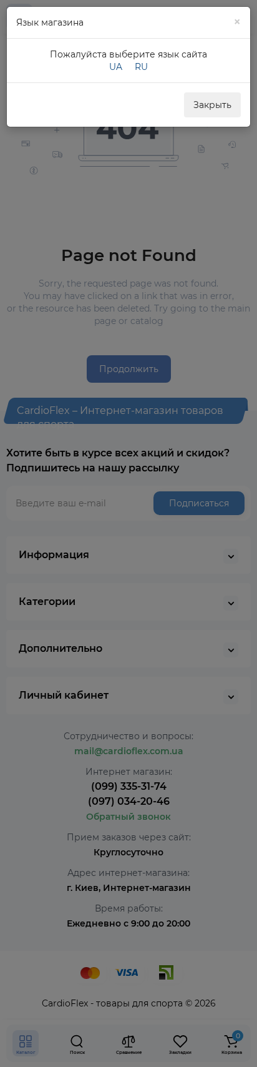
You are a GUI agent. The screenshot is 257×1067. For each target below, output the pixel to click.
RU (141, 66)
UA (115, 66)
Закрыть (212, 105)
